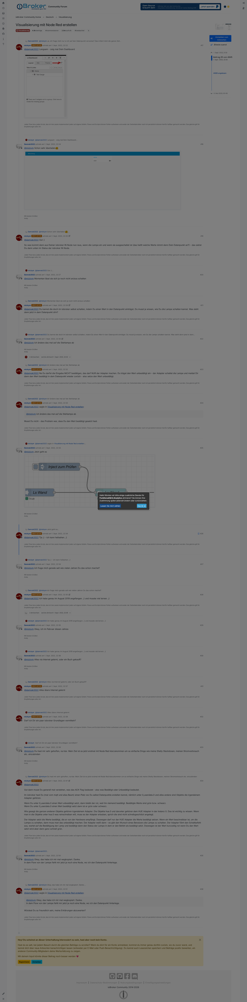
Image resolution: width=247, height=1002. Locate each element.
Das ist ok (142, 506)
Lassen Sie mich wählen (110, 506)
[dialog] (123, 501)
